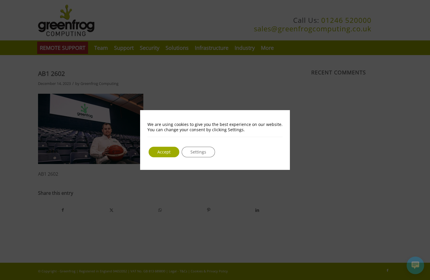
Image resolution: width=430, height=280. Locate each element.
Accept (164, 152)
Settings (198, 152)
